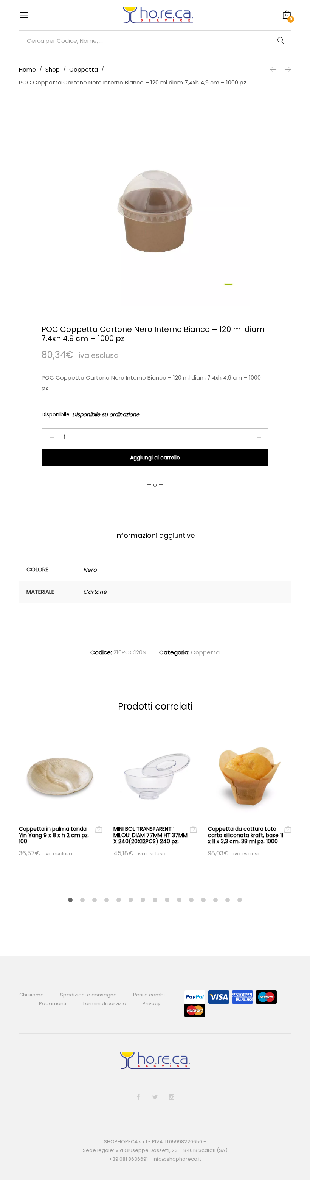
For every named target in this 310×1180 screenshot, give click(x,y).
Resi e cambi (149, 994)
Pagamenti (52, 1003)
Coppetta (205, 652)
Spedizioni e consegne (88, 994)
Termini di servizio (104, 1003)
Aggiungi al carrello (155, 457)
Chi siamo (31, 994)
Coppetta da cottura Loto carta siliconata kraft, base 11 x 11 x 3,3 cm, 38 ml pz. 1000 (245, 835)
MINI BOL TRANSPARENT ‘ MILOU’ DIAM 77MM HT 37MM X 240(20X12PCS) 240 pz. (150, 835)
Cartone (95, 592)
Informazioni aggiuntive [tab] (155, 535)
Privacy (151, 1003)
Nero (90, 570)
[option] (155, 211)
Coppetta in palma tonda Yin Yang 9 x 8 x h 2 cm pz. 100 (54, 835)
